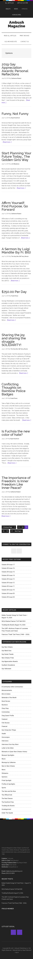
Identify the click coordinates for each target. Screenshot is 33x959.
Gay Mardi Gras (6, 650)
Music (4, 759)
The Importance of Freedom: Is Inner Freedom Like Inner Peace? (16, 483)
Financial (4, 726)
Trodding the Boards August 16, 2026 (13, 625)
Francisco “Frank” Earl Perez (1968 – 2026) (15, 634)
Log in (17, 952)
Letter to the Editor (8, 748)
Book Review (6, 701)
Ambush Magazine (16, 24)
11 (19, 527)
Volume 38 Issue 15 (8, 572)
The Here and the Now (9, 791)
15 (7, 531)
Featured (4, 719)
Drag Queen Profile (8, 715)
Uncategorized (6, 809)
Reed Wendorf (27, 950)
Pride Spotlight (6, 780)
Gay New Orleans (7, 647)
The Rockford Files (8, 802)
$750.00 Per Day (14, 292)
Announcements (7, 690)
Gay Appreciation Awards (10, 661)
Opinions (4, 777)
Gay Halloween (6, 669)
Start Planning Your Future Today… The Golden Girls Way (16, 156)
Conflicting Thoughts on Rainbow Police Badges (13, 389)
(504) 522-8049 (10, 873)
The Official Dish (7, 795)
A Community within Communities (12, 687)
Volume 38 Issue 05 (8, 593)
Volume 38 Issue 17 (8, 564)
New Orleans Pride (8, 658)
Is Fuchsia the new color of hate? (16, 432)
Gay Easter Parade (7, 654)
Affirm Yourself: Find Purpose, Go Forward (15, 206)
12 (23, 527)
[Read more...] (7, 142)
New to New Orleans (8, 766)
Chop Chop (5, 708)
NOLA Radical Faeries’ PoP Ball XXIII (13, 621)
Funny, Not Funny (15, 114)
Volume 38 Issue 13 (8, 579)
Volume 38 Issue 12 (8, 582)
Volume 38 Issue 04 (8, 597)
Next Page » (18, 531)
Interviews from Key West (10, 744)
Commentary (6, 712)
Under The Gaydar (7, 813)
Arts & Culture (6, 694)
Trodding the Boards (8, 806)
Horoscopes (6, 737)
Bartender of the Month (9, 697)
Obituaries (5, 773)
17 (12, 531)
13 (26, 527)
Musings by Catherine (9, 762)
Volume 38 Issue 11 (8, 586)
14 (4, 531)
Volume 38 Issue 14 (8, 575)
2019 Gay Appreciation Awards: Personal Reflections (15, 69)
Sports (4, 788)
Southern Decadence (8, 665)
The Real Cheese (7, 798)
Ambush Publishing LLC (21, 948)
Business (5, 705)
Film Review (6, 723)
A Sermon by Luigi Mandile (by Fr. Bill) (16, 250)
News (3, 770)
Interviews (5, 741)
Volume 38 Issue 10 (8, 590)
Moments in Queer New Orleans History (14, 751)
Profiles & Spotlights (8, 784)
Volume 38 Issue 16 (8, 568)
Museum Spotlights (8, 755)
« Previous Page (7, 527)
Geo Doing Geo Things (9, 730)
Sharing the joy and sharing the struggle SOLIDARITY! (14, 340)
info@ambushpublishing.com (13, 871)
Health (4, 733)
